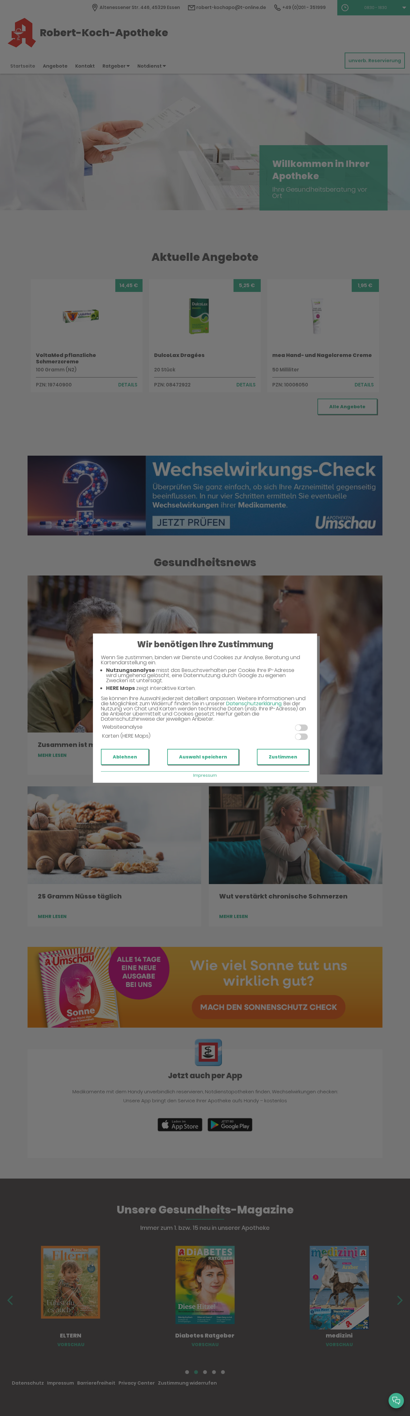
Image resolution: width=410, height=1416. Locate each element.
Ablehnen (125, 757)
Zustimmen (283, 757)
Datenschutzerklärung (254, 703)
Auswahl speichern (203, 757)
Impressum (205, 775)
